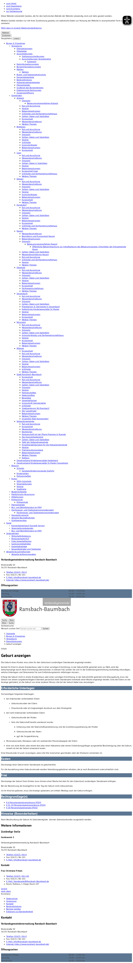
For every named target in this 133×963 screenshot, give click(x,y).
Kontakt (9, 903)
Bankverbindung (24, 79)
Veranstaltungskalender (22, 528)
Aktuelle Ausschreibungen (18, 551)
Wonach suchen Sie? (10, 628)
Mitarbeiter (22, 51)
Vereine (25, 108)
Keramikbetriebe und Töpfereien (26, 549)
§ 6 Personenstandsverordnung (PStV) (23, 802)
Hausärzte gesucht (19, 515)
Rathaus (25, 457)
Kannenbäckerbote (25, 77)
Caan (19, 152)
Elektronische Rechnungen (29, 90)
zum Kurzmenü (13, 8)
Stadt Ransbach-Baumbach (29, 374)
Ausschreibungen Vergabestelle (36, 59)
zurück (4, 888)
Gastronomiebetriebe (21, 544)
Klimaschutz (17, 499)
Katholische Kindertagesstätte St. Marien (40, 309)
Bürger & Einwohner (15, 43)
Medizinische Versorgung (23, 494)
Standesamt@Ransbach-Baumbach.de (27, 881)
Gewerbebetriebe (19, 546)
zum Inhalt (11, 3)
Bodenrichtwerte (19, 491)
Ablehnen (5, 33)
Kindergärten (23, 473)
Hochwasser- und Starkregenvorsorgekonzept (32, 510)
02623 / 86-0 (16, 572)
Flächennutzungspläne (32, 450)
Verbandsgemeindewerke (28, 82)
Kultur (14, 478)
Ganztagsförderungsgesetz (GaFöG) (38, 471)
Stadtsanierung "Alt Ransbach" (36, 408)
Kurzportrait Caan (30, 171)
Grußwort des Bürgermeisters (30, 87)
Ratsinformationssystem (28, 64)
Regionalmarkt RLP (20, 538)
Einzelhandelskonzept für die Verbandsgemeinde (44, 444)
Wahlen (20, 69)
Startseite (10, 633)
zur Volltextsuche (14, 11)
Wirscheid (21, 322)
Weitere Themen (29, 124)
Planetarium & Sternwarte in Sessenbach (41, 306)
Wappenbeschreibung (32, 121)
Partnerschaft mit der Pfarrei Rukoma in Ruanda (44, 434)
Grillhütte (26, 142)
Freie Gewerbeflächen (21, 541)
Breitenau (21, 126)
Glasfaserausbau (19, 520)
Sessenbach (22, 293)
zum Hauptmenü (14, 6)
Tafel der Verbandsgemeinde (35, 442)
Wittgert (20, 348)
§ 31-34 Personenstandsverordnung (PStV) (25, 805)
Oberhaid (21, 267)
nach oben (6, 891)
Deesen (20, 179)
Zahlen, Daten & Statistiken (34, 163)
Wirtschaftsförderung (21, 536)
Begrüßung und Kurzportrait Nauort (38, 236)
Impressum (11, 901)
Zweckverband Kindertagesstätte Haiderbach (37, 460)
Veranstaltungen (24, 484)
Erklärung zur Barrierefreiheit (19, 911)
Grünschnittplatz (29, 145)
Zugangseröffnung (25, 93)
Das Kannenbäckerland (32, 437)
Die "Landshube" (29, 411)
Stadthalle (21, 489)
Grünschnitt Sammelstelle (34, 403)
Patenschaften (28, 395)
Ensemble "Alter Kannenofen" (35, 418)
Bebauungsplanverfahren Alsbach (42, 103)
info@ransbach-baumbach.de (23, 577)
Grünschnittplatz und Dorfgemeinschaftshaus (43, 335)
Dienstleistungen (24, 48)
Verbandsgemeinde (25, 421)
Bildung (15, 465)
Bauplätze (26, 398)
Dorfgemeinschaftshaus (33, 288)
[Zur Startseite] (36, 617)
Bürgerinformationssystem (29, 66)
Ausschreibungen (25, 53)
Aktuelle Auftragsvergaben (23, 554)
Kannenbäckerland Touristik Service (28, 525)
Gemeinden (16, 95)
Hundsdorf (21, 205)
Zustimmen (6, 36)
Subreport (31, 61)
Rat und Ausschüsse (31, 106)
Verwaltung (16, 46)
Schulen (20, 468)
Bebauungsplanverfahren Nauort (42, 244)
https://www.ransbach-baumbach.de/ (27, 580)
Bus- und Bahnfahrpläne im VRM (26, 507)
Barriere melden (13, 909)
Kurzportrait (27, 119)
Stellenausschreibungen (33, 56)
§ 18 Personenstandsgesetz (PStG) (22, 807)
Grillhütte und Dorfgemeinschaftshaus (39, 113)
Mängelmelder (23, 85)
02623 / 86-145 (17, 876)
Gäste (8, 523)
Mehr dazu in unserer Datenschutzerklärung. (21, 28)
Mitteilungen (17, 497)
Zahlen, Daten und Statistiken (35, 116)
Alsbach (20, 98)
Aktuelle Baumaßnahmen (23, 517)
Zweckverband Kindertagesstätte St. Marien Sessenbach (42, 463)
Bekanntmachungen (31, 111)
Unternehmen (12, 533)
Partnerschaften (29, 392)
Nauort (20, 231)
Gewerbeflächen (29, 400)
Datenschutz (12, 898)
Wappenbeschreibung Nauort (35, 254)
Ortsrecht (26, 100)
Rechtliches (27, 431)
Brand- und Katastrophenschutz (31, 74)
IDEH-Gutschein (24, 481)
